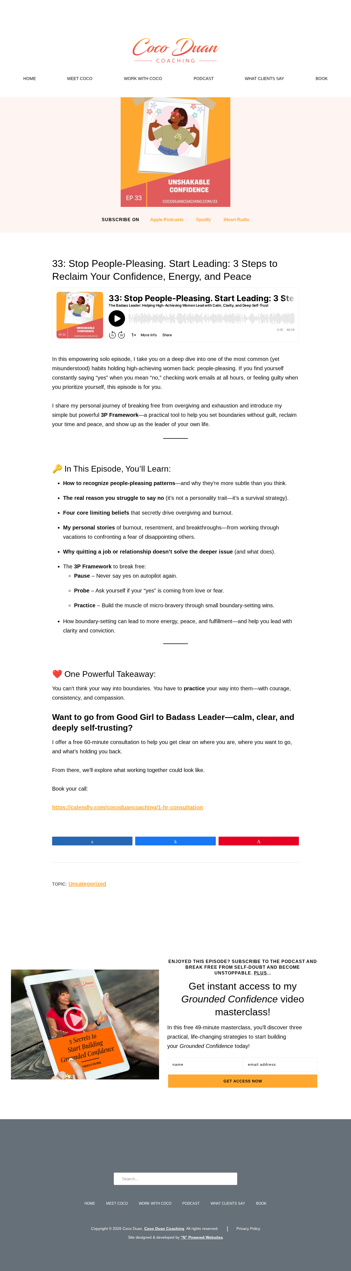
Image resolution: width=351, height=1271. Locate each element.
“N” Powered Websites (202, 1237)
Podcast (204, 78)
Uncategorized (87, 884)
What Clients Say (264, 78)
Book (322, 78)
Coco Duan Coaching (164, 1228)
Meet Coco (79, 78)
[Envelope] (150, 1151)
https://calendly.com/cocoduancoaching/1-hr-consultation (127, 807)
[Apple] (184, 1151)
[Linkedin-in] (167, 1151)
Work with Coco (143, 78)
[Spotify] (201, 1151)
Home (29, 78)
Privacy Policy (248, 1228)
